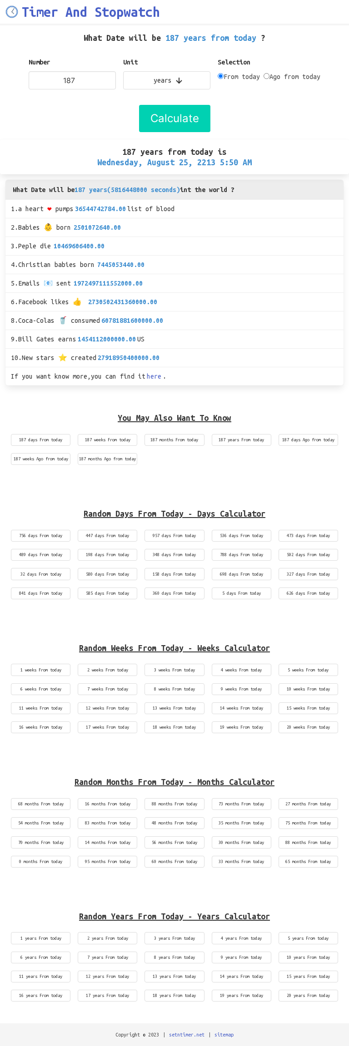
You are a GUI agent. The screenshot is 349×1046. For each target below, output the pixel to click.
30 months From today (241, 842)
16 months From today (107, 803)
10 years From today (308, 957)
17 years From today (107, 995)
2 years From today (107, 938)
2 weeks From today (107, 669)
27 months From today (308, 803)
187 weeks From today (107, 439)
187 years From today (241, 439)
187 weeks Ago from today (41, 458)
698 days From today (241, 574)
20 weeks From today (308, 727)
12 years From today (107, 976)
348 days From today (174, 554)
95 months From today (107, 861)
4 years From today (241, 938)
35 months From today (241, 822)
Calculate (174, 118)
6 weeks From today (40, 688)
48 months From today (174, 822)
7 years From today (107, 957)
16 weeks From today (40, 727)
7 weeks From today (107, 688)
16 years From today (40, 995)
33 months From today (241, 861)
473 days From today (308, 535)
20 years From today (308, 995)
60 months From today (174, 861)
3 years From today (174, 938)
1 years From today (40, 938)
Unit (130, 62)
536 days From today (241, 535)
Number (39, 62)
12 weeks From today (107, 708)
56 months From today (174, 842)
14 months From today (107, 842)
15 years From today (308, 976)
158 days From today (174, 574)
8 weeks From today (174, 688)
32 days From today (40, 574)
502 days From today (308, 554)
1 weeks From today (40, 669)
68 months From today (41, 803)
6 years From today (40, 957)
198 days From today (107, 554)
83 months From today (107, 822)
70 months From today (41, 842)
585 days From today (107, 593)
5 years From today (308, 938)
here (154, 376)
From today (242, 76)
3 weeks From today (174, 669)
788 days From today (241, 554)
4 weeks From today (241, 669)
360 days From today (174, 593)
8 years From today (174, 957)
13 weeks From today (174, 708)
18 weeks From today (174, 727)
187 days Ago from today (308, 439)
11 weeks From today (40, 708)
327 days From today (308, 574)
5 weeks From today (308, 669)
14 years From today (241, 976)
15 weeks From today (308, 708)
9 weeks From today (241, 688)
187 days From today (40, 439)
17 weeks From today (107, 727)
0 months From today (40, 861)
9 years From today (241, 957)
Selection (234, 62)
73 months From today (241, 803)
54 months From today (41, 822)
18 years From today (174, 995)
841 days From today (40, 593)
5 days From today (241, 593)
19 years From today (241, 995)
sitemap (224, 1034)
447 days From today (107, 535)
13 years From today (174, 976)
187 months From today (174, 439)
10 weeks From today (308, 688)
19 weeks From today (241, 727)
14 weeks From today (241, 708)
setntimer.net (186, 1034)
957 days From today (174, 535)
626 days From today (308, 593)
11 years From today (40, 976)
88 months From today (174, 803)
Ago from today (294, 76)
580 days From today (107, 574)
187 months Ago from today (107, 458)
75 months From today (308, 822)
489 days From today (40, 554)
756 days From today (40, 535)
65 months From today (308, 861)
